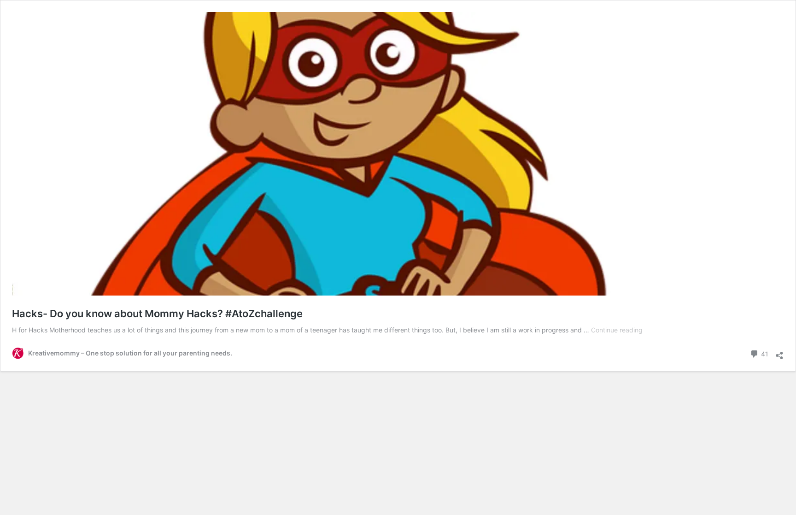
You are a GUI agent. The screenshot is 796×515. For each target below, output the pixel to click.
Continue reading (617, 330)
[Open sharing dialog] (779, 352)
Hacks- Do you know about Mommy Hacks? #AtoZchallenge (157, 314)
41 (763, 353)
